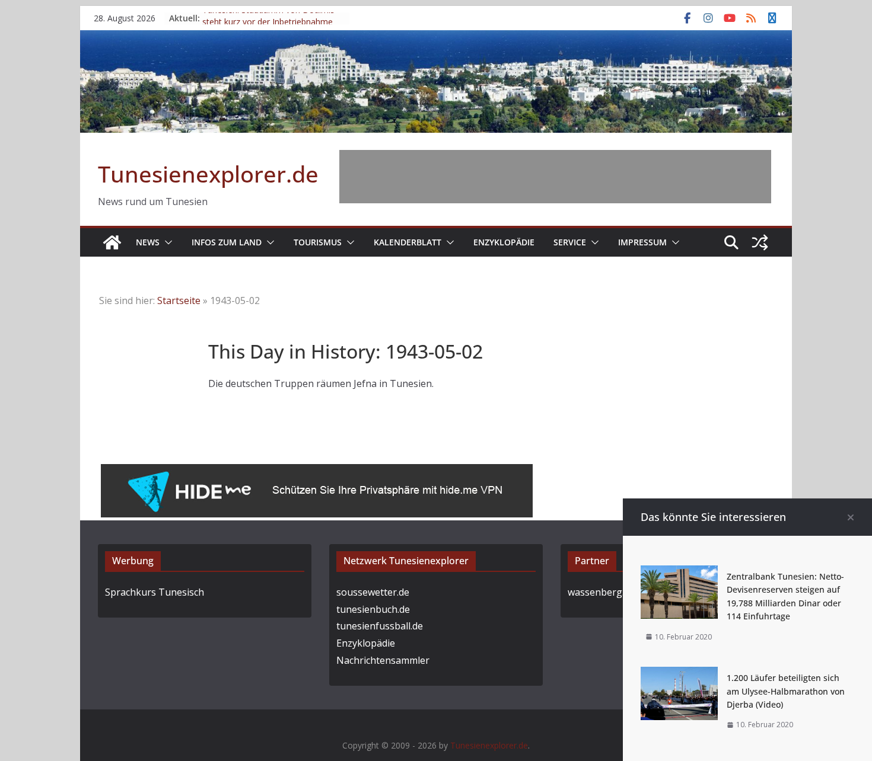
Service (569, 242)
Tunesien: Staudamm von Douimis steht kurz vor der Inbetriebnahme (268, 23)
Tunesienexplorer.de (208, 173)
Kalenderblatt (407, 242)
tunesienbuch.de (373, 609)
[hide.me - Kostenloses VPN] (317, 472)
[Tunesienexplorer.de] (112, 242)
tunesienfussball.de (379, 625)
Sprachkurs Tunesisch (154, 592)
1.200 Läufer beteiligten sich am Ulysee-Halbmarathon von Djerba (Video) (786, 691)
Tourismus (318, 242)
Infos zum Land (227, 242)
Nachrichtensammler (382, 660)
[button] (166, 242)
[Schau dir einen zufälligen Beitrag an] (760, 242)
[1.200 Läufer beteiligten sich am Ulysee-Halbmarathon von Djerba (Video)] (679, 675)
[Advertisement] (555, 176)
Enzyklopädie (503, 242)
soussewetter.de (372, 592)
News (148, 242)
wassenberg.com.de (611, 592)
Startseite (179, 300)
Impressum (642, 242)
